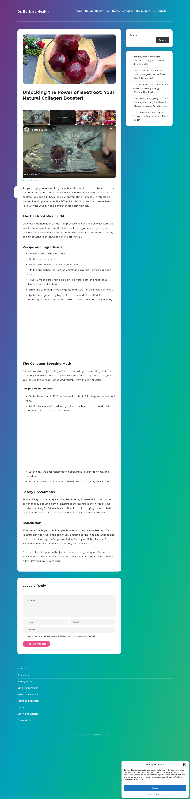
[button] (185, 764)
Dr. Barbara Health (33, 11)
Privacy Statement (155, 794)
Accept (155, 788)
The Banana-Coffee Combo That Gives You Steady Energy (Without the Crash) (150, 88)
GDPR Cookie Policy (27, 694)
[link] (26, 129)
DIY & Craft (143, 11)
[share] (110, 128)
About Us (22, 668)
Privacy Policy (24, 681)
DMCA (20, 707)
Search (133, 35)
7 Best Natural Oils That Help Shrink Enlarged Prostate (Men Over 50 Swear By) (149, 74)
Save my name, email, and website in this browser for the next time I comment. (61, 636)
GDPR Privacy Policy (28, 687)
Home (78, 11)
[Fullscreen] (47, 123)
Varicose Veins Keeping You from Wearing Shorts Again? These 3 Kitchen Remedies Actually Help (150, 102)
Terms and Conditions (28, 700)
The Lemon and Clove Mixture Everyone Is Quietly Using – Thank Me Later (151, 116)
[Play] (24, 123)
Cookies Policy (24, 720)
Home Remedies (122, 11)
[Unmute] (27, 123)
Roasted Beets (39, 129)
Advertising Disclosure (29, 713)
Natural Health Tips (97, 11)
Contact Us (23, 675)
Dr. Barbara (159, 11)
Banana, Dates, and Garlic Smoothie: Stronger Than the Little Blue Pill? (148, 60)
